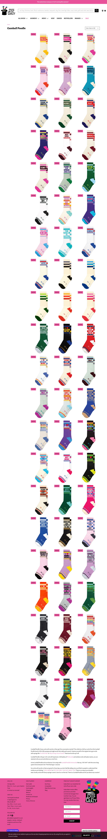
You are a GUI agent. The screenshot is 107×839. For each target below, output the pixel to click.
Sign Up (71, 821)
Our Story (47, 784)
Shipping (28, 790)
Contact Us (29, 794)
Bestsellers (68, 18)
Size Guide (29, 784)
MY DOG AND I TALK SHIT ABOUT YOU (64, 770)
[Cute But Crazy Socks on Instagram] (12, 816)
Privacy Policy (75, 798)
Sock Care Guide (30, 786)
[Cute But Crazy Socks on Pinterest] (10, 816)
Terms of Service (30, 801)
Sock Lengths (29, 788)
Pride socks (70, 757)
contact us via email (14, 790)
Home (8, 24)
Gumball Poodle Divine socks (69, 762)
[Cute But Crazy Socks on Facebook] (8, 816)
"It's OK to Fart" (44, 753)
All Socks (21, 18)
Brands (78, 18)
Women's (33, 18)
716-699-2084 (11, 784)
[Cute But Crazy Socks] (8, 10)
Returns (28, 792)
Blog (46, 790)
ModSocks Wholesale (32, 796)
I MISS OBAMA (48, 770)
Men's (44, 18)
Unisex (59, 18)
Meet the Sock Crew (50, 788)
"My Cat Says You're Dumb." (57, 753)
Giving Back (48, 786)
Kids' (53, 18)
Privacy (28, 799)
